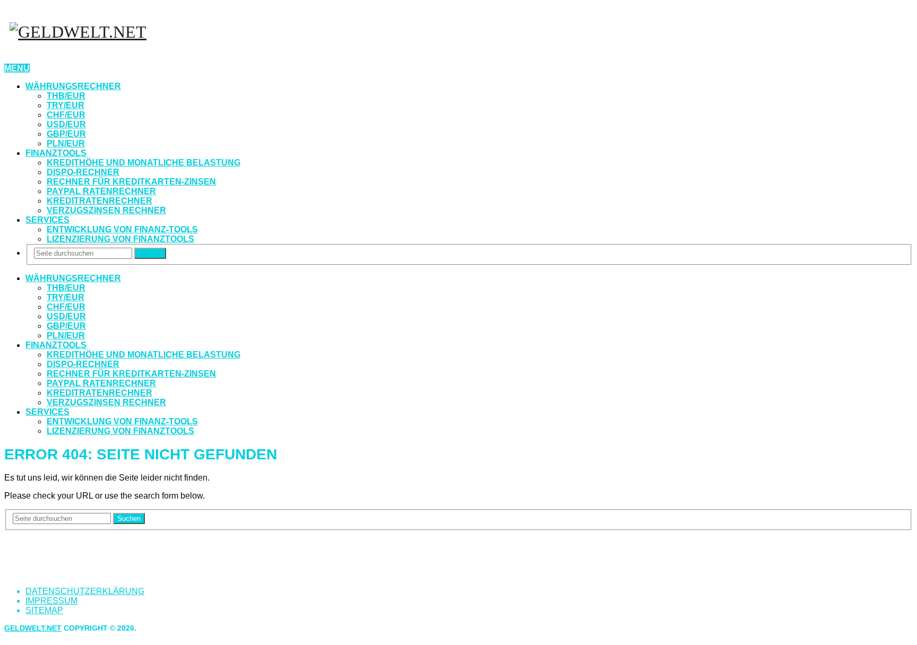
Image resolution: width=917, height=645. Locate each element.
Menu (17, 68)
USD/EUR (66, 124)
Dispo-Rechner (83, 172)
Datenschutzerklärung (84, 591)
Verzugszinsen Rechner (106, 210)
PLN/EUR (66, 143)
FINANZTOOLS (55, 153)
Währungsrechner (73, 86)
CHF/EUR (66, 114)
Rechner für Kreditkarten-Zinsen (131, 181)
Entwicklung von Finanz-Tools (122, 229)
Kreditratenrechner (99, 200)
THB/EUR (66, 95)
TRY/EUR (65, 105)
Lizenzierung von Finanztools (120, 238)
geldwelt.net (33, 628)
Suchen (150, 253)
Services (47, 219)
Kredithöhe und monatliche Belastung (143, 162)
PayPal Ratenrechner (101, 191)
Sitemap (44, 610)
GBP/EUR (66, 133)
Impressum (51, 600)
